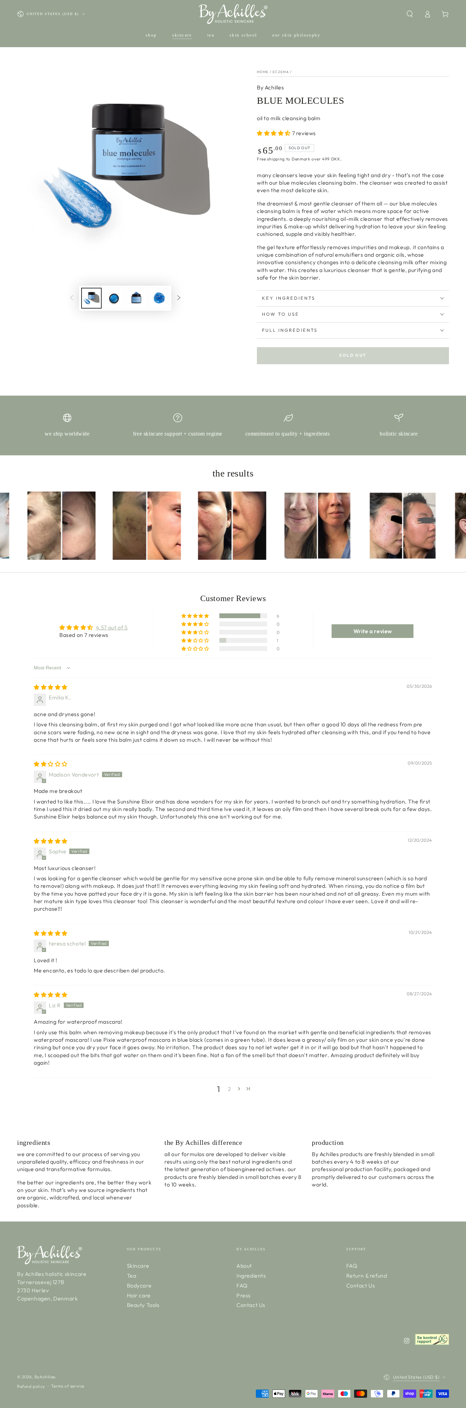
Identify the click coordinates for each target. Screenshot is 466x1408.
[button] (410, 14)
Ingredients (251, 1275)
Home (262, 72)
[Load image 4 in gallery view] (159, 298)
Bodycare (139, 1285)
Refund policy (31, 1386)
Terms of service (67, 1386)
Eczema (281, 72)
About (244, 1265)
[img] (51, 687)
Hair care (139, 1295)
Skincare (138, 1265)
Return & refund (366, 1275)
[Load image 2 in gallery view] (114, 298)
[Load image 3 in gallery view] (136, 298)
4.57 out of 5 (112, 627)
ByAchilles (44, 1376)
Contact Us (250, 1305)
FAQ (242, 1285)
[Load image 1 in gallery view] (91, 298)
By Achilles (270, 87)
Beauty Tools (143, 1305)
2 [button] (229, 1088)
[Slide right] (178, 298)
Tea (131, 1275)
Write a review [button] (372, 631)
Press (243, 1295)
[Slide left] (71, 298)
